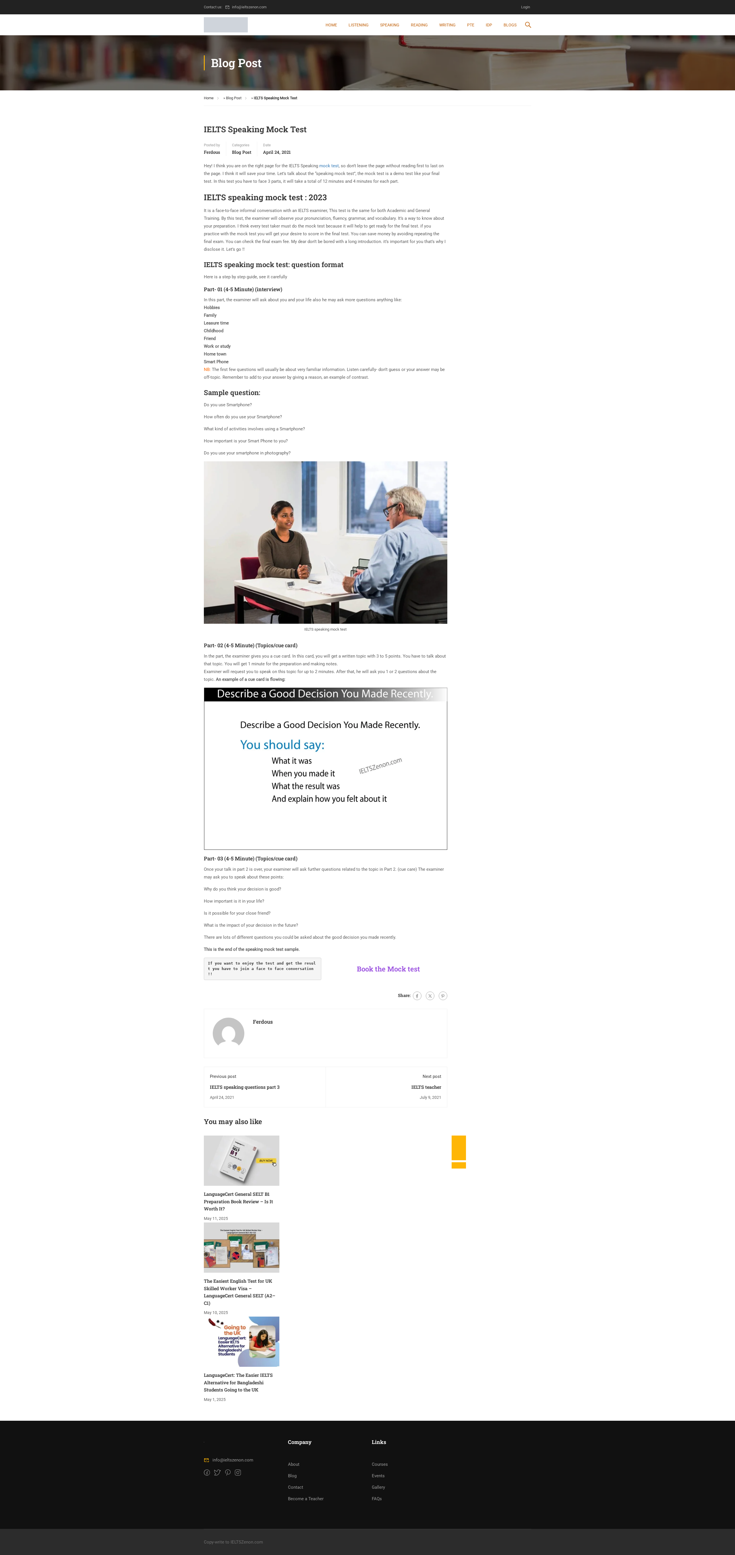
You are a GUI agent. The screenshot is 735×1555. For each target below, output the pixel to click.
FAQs (377, 1498)
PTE (470, 25)
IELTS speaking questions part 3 (245, 1087)
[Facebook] (417, 996)
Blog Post (233, 98)
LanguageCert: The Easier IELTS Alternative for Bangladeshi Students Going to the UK (238, 1382)
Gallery (378, 1487)
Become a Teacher (306, 1498)
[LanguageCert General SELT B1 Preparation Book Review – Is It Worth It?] (241, 1160)
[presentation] (459, 1142)
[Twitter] (430, 996)
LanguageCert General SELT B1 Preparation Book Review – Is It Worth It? (238, 1201)
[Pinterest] (443, 996)
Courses (380, 1464)
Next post (432, 1076)
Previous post (223, 1076)
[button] (459, 1165)
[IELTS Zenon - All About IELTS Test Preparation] (226, 24)
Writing (447, 25)
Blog (292, 1475)
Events (378, 1475)
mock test (329, 165)
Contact (295, 1487)
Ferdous (212, 152)
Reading (419, 25)
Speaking (389, 25)
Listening (359, 25)
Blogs (510, 25)
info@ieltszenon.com (249, 7)
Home (331, 25)
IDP (489, 25)
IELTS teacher (426, 1087)
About (293, 1464)
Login (525, 7)
